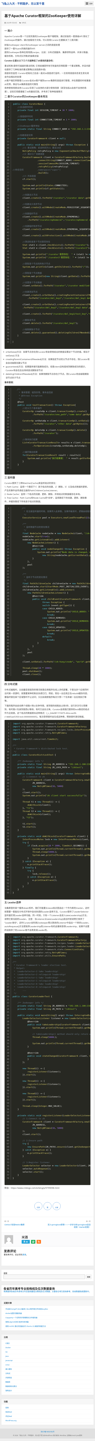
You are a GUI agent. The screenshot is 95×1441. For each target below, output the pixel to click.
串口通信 (8, 1369)
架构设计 (8, 1390)
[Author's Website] (33, 1242)
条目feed (8, 1412)
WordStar (63, 1435)
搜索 (5, 1273)
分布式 (24, 23)
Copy (87, 103)
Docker (8, 1347)
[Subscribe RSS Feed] (39, 1242)
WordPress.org (10, 1420)
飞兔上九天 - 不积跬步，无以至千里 (22, 3)
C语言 (7, 1343)
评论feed (8, 1416)
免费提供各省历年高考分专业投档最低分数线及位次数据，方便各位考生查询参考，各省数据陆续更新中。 (47, 1291)
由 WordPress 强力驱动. (51, 1435)
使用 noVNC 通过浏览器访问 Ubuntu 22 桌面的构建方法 (25, 1326)
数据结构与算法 (11, 1386)
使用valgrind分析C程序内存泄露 (17, 1322)
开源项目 (8, 1378)
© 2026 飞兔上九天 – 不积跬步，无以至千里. (28, 1435)
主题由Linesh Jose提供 (74, 1435)
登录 (24, 1254)
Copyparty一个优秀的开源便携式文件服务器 (21, 1317)
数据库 (7, 1382)
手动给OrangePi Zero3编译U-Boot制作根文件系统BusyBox (26, 1309)
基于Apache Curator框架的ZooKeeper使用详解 (42, 15)
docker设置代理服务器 (13, 1313)
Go (6, 1352)
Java (7, 1356)
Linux (7, 1365)
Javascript (9, 1360)
